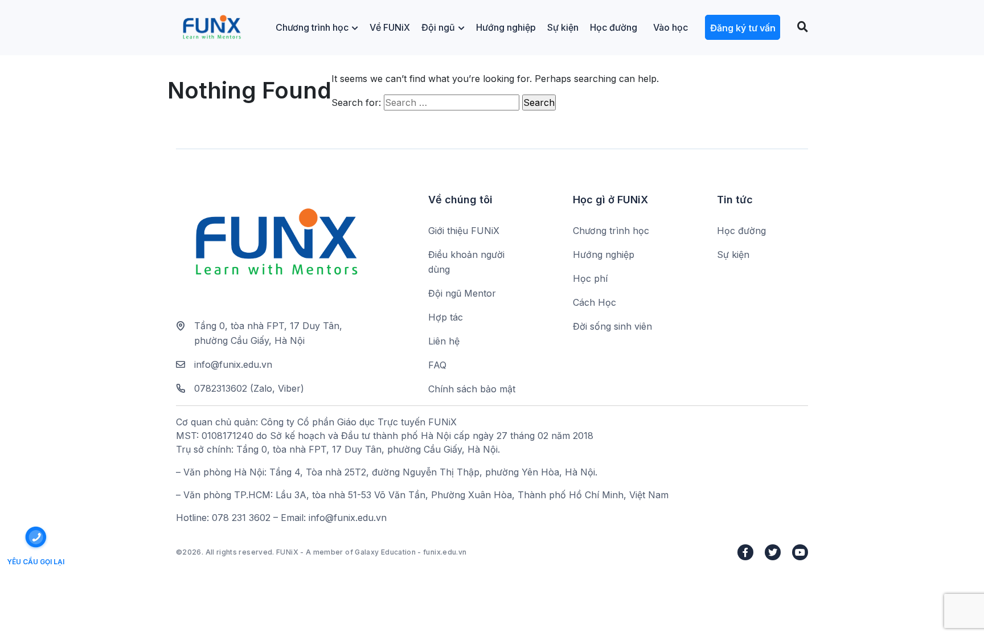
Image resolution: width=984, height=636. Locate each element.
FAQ (437, 365)
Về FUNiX (390, 27)
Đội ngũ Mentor (462, 293)
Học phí (590, 278)
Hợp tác (445, 317)
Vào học (670, 27)
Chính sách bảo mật (471, 389)
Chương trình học (312, 27)
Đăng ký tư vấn (743, 28)
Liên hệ (444, 341)
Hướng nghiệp (506, 27)
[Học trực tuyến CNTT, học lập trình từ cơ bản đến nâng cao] (211, 27)
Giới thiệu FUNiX (463, 230)
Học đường (613, 27)
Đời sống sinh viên (612, 326)
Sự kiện (563, 27)
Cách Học (594, 302)
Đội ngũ (438, 27)
